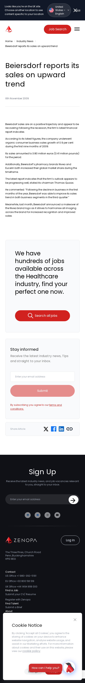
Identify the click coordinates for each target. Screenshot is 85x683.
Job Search (57, 29)
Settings (33, 671)
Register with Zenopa (17, 599)
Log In (70, 540)
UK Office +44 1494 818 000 (21, 586)
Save (77, 10)
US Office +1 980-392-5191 (20, 575)
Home (8, 41)
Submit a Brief (13, 607)
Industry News (25, 41)
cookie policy (31, 651)
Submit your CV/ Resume (20, 594)
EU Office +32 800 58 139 (19, 581)
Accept (53, 671)
